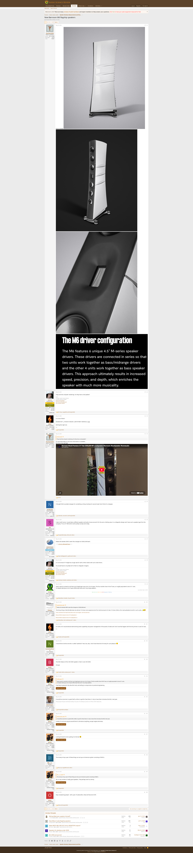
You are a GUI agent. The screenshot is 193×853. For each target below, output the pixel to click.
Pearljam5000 (49, 19)
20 (87, 822)
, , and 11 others (67, 620)
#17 (147, 734)
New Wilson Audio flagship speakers (60, 821)
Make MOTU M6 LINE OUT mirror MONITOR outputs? (64, 825)
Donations (90, 6)
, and (66, 412)
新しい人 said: (60, 774)
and (63, 637)
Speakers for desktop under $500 (59, 830)
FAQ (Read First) (50, 6)
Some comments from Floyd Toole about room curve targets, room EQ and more (72, 612)
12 (82, 817)
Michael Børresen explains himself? (59, 816)
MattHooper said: (61, 716)
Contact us (125, 847)
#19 (147, 771)
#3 (147, 416)
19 (85, 822)
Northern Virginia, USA (50, 692)
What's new (81, 6)
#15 (147, 696)
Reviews (58, 6)
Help (145, 847)
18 (83, 822)
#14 (147, 676)
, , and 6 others (67, 556)
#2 (147, 392)
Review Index (66, 6)
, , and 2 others (66, 535)
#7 (147, 539)
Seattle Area (51, 412)
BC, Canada (51, 556)
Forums (74, 6)
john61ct (143, 831)
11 (80, 817)
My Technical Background (61, 402)
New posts (46, 8)
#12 (147, 640)
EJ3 (144, 822)
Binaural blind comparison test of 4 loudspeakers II (66, 617)
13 (84, 817)
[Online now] (50, 682)
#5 (147, 501)
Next (56, 22)
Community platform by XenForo (88, 850)
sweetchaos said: (60, 605)
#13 (147, 659)
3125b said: (59, 679)
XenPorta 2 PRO (91, 851)
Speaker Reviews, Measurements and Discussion (69, 817)
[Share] (145, 25)
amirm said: (59, 436)
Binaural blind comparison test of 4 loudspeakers (66, 615)
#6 (147, 519)
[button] (86, 6)
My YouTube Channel (60, 403)
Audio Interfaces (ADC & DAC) (65, 827)
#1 (147, 25)
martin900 (142, 836)
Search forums (53, 8)
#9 (147, 584)
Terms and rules (132, 847)
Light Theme (49, 847)
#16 (147, 713)
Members (97, 6)
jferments (51, 827)
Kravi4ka (51, 836)
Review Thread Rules (60, 400)
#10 (147, 602)
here (113, 12)
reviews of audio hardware (71, 12)
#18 (147, 754)
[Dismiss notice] (147, 12)
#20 (147, 792)
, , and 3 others (67, 580)
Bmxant (50, 831)
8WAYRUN (103, 851)
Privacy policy (140, 847)
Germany (52, 535)
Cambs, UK (52, 516)
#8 (147, 560)
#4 (147, 433)
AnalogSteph (142, 826)
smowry (143, 817)
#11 (147, 624)
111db (50, 817)
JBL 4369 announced (55, 835)
